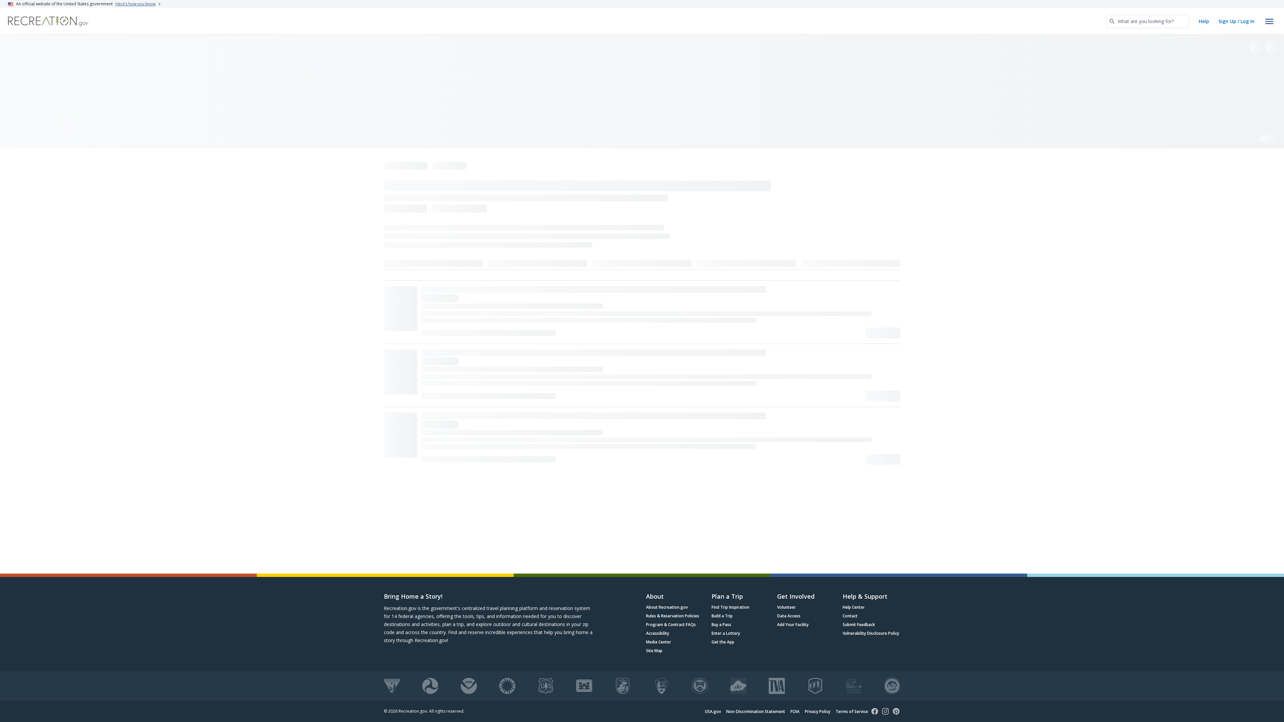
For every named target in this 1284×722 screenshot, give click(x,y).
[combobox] (1147, 21)
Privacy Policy (817, 711)
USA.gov (713, 711)
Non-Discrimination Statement (755, 711)
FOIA (794, 711)
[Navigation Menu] (1269, 21)
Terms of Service (852, 711)
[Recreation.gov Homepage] (48, 21)
